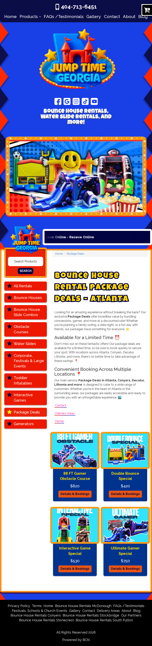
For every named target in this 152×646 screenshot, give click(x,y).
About (129, 16)
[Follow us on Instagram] (76, 101)
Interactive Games (23, 398)
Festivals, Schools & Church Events (39, 611)
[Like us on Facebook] (58, 101)
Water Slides (25, 343)
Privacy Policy (19, 606)
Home (10, 16)
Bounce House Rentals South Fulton (104, 620)
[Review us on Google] (67, 101)
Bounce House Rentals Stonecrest (46, 620)
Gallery (93, 16)
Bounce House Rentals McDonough (83, 606)
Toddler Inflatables (23, 380)
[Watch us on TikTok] (85, 101)
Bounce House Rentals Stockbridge (91, 615)
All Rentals (23, 286)
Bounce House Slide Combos (27, 312)
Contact (112, 16)
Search (26, 271)
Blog (143, 16)
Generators (24, 424)
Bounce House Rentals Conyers (36, 615)
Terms (37, 606)
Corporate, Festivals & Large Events (29, 360)
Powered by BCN (76, 640)
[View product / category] (76, 177)
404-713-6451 (79, 6)
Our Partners (131, 615)
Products (29, 16)
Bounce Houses (28, 297)
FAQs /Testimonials (64, 16)
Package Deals (27, 412)
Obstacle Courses (21, 329)
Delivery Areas (65, 413)
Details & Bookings (75, 494)
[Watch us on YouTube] (94, 101)
